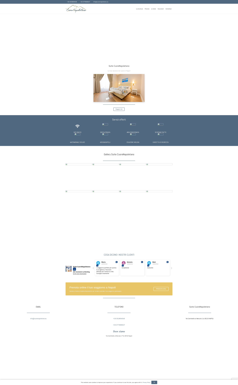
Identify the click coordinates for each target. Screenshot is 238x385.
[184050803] (159, 203)
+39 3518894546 (119, 318)
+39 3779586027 (119, 325)
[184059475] (132, 176)
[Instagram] (171, 2)
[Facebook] (169, 2)
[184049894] (79, 203)
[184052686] (159, 176)
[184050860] (106, 176)
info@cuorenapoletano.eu (38, 318)
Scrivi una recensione (79, 274)
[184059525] (106, 203)
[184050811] (132, 203)
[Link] (76, 9)
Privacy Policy (146, 382)
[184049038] (79, 176)
